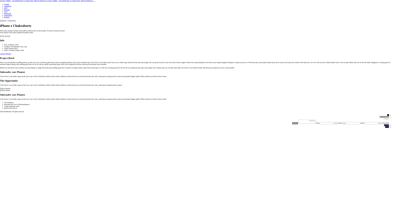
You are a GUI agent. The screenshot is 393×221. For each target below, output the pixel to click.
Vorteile (6, 4)
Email (387, 127)
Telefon (386, 125)
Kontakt (6, 17)
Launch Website (5, 54)
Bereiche (7, 10)
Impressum (7, 13)
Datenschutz (8, 15)
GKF (5, 8)
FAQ (5, 12)
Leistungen (7, 6)
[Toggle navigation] (94, 1)
